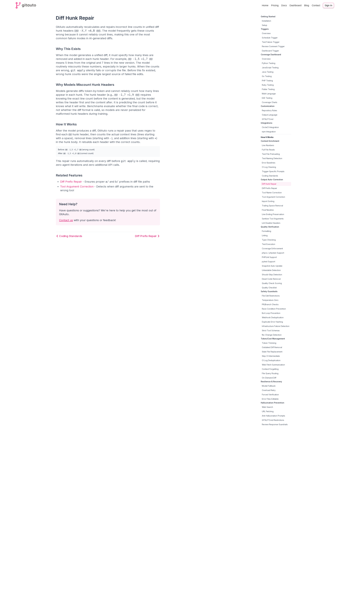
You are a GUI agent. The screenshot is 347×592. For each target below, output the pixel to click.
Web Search (267, 407)
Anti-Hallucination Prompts (273, 416)
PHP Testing (267, 80)
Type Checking (269, 240)
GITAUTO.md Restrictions (273, 420)
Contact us (66, 220)
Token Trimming (269, 343)
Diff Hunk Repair (269, 184)
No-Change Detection (272, 335)
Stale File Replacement (272, 352)
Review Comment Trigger (273, 46)
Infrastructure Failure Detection (275, 326)
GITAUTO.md (267, 119)
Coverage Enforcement (272, 248)
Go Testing (267, 76)
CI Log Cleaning (269, 167)
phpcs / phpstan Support (273, 253)
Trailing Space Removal (272, 205)
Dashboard (295, 5)
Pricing (275, 5)
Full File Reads (268, 150)
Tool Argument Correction (77, 186)
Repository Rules (269, 110)
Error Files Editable (270, 399)
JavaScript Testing (270, 67)
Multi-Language (269, 93)
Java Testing (267, 72)
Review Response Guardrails (275, 424)
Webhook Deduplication (273, 317)
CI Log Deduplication (271, 360)
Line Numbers (268, 145)
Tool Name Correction (272, 192)
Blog (306, 5)
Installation (266, 21)
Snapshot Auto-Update (272, 266)
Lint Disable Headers (271, 223)
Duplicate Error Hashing (272, 322)
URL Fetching (268, 411)
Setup (264, 25)
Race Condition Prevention (274, 309)
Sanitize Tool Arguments (273, 218)
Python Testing (268, 63)
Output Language (269, 115)
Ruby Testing (268, 85)
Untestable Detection (271, 270)
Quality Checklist (269, 287)
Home (265, 5)
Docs (284, 5)
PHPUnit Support (269, 257)
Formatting (266, 231)
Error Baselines (268, 163)
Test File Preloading (271, 154)
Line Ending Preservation (273, 214)
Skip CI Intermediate (271, 356)
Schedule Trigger (270, 38)
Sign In (328, 5)
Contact (316, 5)
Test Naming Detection (272, 158)
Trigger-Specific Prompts (273, 171)
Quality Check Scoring (272, 283)
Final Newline (268, 210)
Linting (265, 235)
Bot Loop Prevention (271, 313)
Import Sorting (268, 201)
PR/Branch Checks (270, 304)
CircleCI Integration (270, 127)
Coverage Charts (269, 102)
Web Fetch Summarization (273, 365)
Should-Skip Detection (272, 274)
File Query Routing (270, 373)
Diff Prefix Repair (71, 181)
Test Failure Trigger (270, 42)
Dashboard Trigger (270, 51)
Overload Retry (269, 390)
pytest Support (268, 261)
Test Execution (268, 244)
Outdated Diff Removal (272, 347)
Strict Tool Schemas (271, 330)
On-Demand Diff (269, 378)
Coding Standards (270, 176)
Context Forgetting (270, 369)
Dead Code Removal (271, 279)
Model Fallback (269, 386)
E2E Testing (267, 98)
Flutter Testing (268, 89)
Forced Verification (270, 394)
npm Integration (269, 131)
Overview (266, 33)
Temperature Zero (270, 300)
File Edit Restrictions (271, 296)
